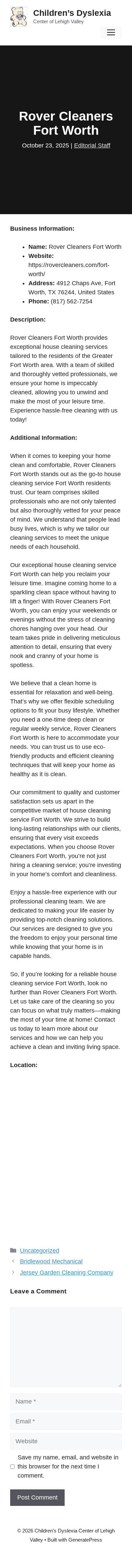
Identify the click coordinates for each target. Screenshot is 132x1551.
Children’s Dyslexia (72, 13)
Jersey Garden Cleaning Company (66, 1272)
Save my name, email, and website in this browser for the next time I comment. (68, 1466)
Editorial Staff (92, 145)
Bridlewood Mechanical (51, 1261)
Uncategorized (39, 1250)
